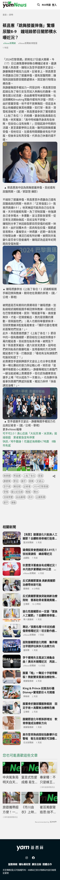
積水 (36, 491)
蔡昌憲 (17, 475)
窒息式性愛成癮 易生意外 (29, 779)
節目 (16, 481)
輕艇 (28, 491)
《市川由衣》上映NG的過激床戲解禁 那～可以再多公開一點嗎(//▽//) (30, 809)
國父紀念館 (17, 491)
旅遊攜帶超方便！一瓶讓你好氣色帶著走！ (10, 809)
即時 (11, 14)
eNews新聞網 (9, 43)
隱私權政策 (24, 864)
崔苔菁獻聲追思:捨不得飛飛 (48, 809)
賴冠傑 (17, 486)
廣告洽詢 (36, 864)
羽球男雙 (8, 497)
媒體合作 (47, 864)
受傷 (6, 491)
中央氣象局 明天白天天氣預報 (11, 779)
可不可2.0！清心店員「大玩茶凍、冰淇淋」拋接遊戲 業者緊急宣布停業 (30, 435)
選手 (6, 502)
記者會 (27, 486)
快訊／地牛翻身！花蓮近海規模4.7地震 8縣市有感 (29, 443)
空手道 (7, 486)
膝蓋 (40, 475)
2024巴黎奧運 (41, 486)
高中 (30, 497)
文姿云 (40, 481)
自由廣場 (20, 497)
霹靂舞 (7, 481)
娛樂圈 (7, 475)
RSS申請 (46, 4)
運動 (13, 502)
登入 (54, 4)
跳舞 (31, 481)
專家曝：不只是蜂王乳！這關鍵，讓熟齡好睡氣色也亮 (48, 779)
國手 (23, 481)
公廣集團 (40, 497)
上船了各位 (29, 475)
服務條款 (13, 864)
